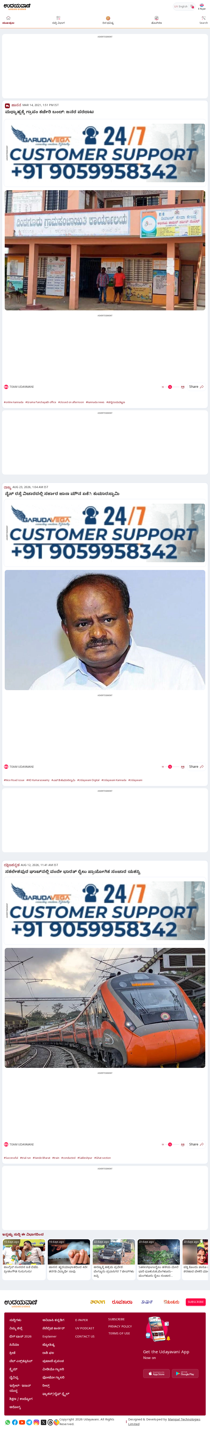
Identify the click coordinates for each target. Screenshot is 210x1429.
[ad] (107, 153)
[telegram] (29, 1422)
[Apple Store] (156, 1373)
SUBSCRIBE (196, 1303)
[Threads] (50, 1422)
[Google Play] (185, 1373)
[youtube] (22, 1422)
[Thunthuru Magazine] (171, 1302)
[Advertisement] (105, 68)
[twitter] (43, 1422)
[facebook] (14, 1422)
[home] (17, 6)
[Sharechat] (56, 1422)
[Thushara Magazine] (147, 1302)
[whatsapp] (7, 1422)
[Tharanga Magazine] (97, 1302)
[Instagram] (36, 1422)
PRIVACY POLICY (120, 1327)
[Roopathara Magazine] (122, 1302)
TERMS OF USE (119, 1334)
